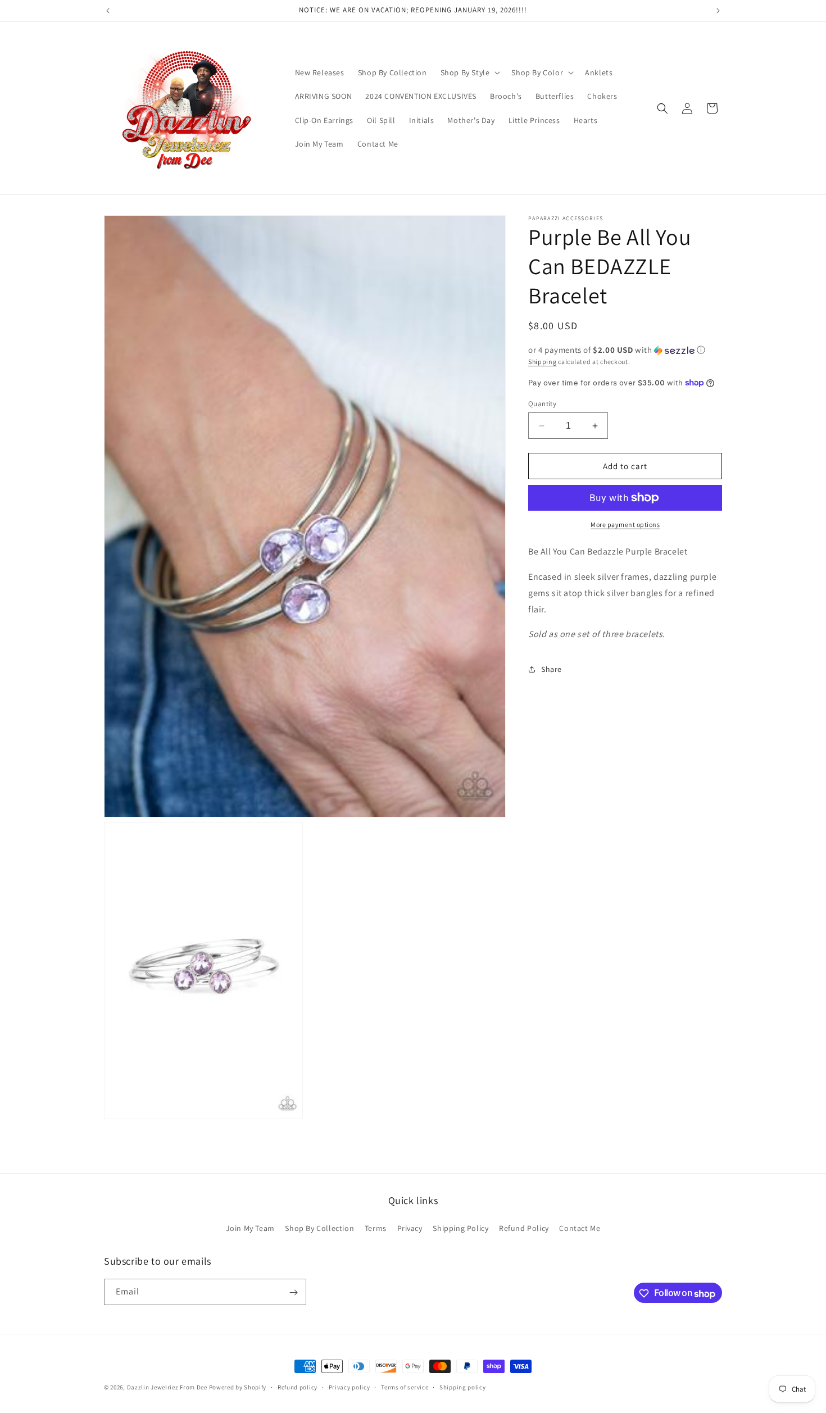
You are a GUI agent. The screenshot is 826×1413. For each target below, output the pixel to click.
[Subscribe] (293, 1292)
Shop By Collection (319, 1228)
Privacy (410, 1228)
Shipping (542, 361)
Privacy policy (349, 1387)
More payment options (625, 524)
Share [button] (551, 669)
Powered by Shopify (238, 1387)
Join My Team (250, 1228)
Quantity (542, 403)
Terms (376, 1228)
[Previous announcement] (108, 10)
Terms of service (404, 1387)
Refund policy (297, 1387)
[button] (469, 72)
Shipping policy (462, 1387)
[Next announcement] (718, 10)
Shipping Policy (460, 1228)
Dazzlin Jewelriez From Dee (168, 1387)
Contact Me (579, 1228)
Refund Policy (524, 1228)
